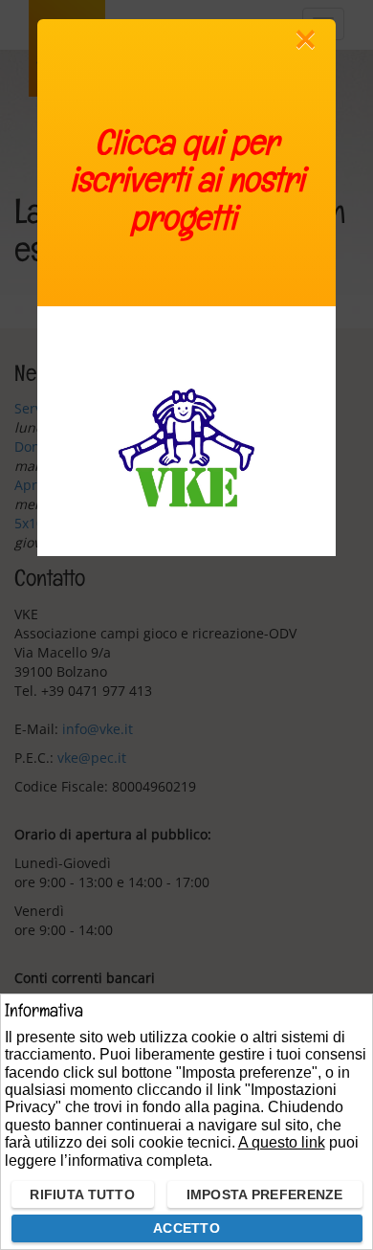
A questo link (281, 1142)
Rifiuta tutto (82, 1194)
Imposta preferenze (264, 1194)
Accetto (186, 1228)
